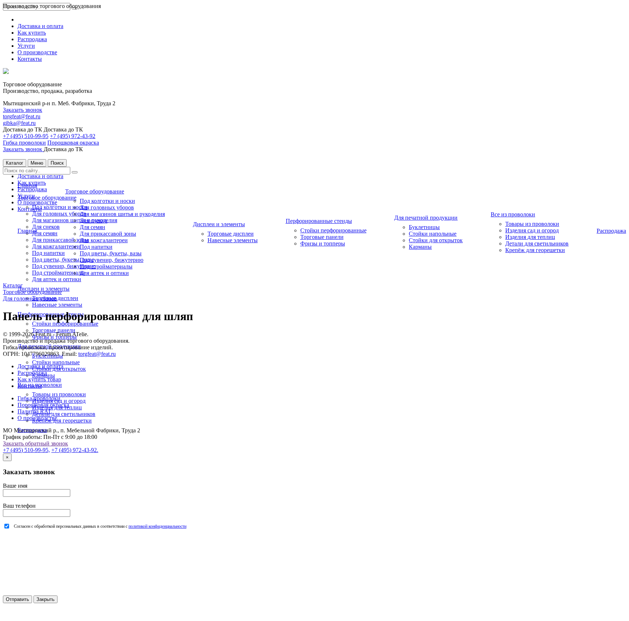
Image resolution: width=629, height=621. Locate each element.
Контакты (29, 59)
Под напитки (48, 253)
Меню (37, 163)
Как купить (31, 33)
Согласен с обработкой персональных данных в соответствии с (100, 526)
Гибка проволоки (24, 142)
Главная (27, 185)
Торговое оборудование (46, 197)
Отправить (17, 599)
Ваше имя (15, 486)
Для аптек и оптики (56, 279)
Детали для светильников (63, 414)
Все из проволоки (513, 214)
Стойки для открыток (436, 240)
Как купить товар (39, 379)
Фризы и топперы (322, 243)
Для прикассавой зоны (60, 240)
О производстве (37, 52)
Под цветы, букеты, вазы (63, 259)
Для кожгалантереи (56, 246)
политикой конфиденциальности (157, 526)
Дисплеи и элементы (219, 224)
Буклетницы (424, 227)
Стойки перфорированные (65, 324)
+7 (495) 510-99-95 (25, 136)
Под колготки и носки (59, 207)
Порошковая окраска (73, 142)
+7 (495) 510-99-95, (26, 450)
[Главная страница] (6, 72)
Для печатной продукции (426, 218)
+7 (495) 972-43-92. (74, 450)
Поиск (57, 163)
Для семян (45, 233)
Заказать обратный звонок (35, 443)
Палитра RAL (34, 411)
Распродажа (32, 39)
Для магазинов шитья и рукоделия (122, 214)
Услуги (26, 46)
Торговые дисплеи (230, 234)
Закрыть (45, 599)
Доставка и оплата (40, 26)
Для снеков (46, 227)
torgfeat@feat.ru (21, 116)
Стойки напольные (56, 362)
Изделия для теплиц (530, 237)
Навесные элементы (57, 305)
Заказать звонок (22, 110)
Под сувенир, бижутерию (64, 266)
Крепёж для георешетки (62, 420)
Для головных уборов (59, 214)
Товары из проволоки (59, 394)
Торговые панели (53, 330)
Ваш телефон (19, 506)
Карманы (420, 247)
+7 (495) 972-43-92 (72, 136)
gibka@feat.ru (19, 123)
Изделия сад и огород (532, 230)
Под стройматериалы (58, 273)
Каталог (14, 163)
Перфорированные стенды (319, 221)
